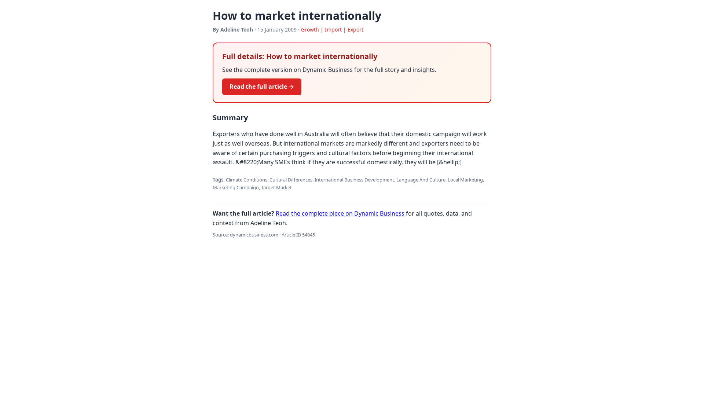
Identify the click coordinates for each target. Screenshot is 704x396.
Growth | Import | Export (332, 29)
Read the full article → (262, 86)
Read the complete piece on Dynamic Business (340, 213)
